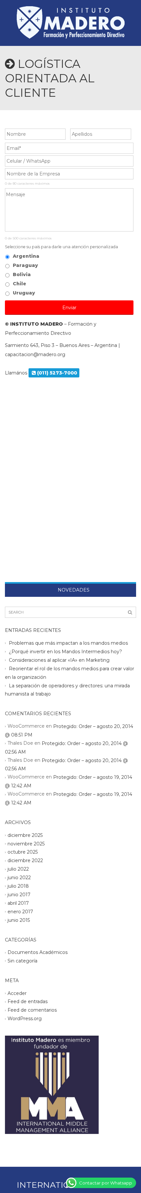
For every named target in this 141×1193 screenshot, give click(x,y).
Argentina (26, 256)
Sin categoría (22, 961)
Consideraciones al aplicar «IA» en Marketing (59, 660)
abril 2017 (18, 903)
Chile (19, 284)
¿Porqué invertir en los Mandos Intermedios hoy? (65, 652)
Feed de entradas (28, 1001)
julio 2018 (18, 886)
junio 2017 (19, 895)
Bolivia (22, 274)
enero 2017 (20, 912)
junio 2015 (19, 920)
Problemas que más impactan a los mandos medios (68, 643)
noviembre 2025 (26, 843)
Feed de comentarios (32, 1010)
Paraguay (25, 265)
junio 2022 (19, 877)
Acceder (17, 993)
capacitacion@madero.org (35, 354)
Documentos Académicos (38, 952)
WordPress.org (25, 1018)
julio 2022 (18, 869)
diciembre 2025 (25, 835)
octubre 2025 (23, 852)
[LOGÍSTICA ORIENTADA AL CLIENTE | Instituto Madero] (70, 16)
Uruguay (24, 293)
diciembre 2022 (25, 860)
